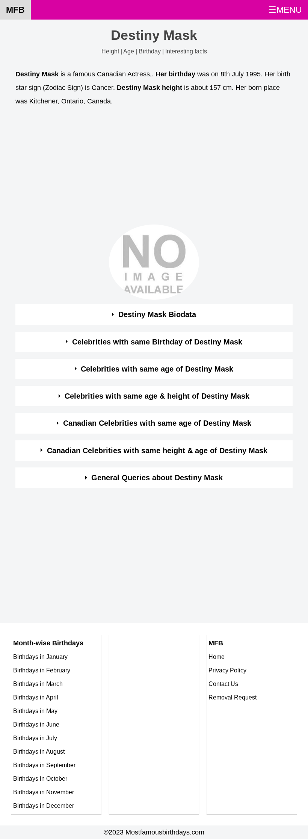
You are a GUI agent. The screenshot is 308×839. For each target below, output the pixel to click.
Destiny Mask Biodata (157, 314)
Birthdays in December (43, 805)
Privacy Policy (227, 670)
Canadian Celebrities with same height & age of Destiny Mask (157, 450)
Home (216, 656)
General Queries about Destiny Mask (157, 477)
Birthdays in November (43, 792)
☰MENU (285, 10)
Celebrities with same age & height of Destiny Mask (157, 396)
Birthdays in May (35, 710)
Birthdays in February (41, 670)
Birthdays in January (40, 656)
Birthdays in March (38, 683)
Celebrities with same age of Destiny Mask (157, 369)
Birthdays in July (35, 737)
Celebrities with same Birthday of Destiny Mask (157, 342)
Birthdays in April (35, 697)
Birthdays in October (40, 778)
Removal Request (232, 697)
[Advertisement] (154, 167)
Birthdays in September (44, 765)
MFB (15, 10)
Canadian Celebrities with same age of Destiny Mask (157, 423)
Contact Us (223, 683)
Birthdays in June (36, 724)
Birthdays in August (39, 751)
